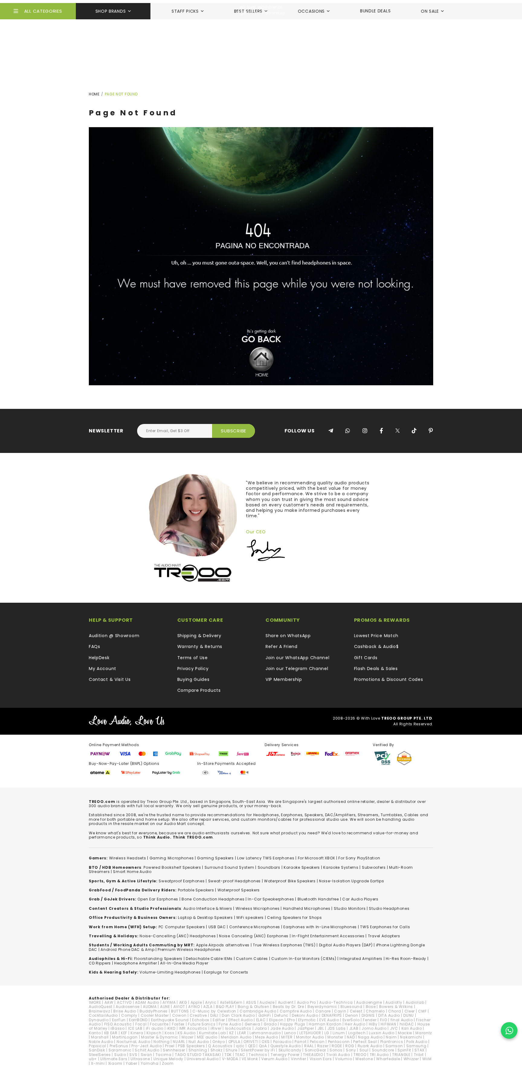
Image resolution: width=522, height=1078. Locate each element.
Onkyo (218, 1041)
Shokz (217, 1050)
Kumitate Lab (212, 1032)
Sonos (336, 1050)
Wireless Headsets (127, 858)
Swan (146, 1054)
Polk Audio (416, 1041)
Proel (170, 1045)
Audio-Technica (336, 1002)
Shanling (197, 1050)
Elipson (276, 1019)
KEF (124, 1032)
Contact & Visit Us (110, 679)
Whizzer (411, 1058)
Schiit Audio (147, 1050)
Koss (169, 1032)
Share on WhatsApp (288, 635)
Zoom (168, 1063)
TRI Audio (379, 1054)
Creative (198, 1015)
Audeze (266, 1002)
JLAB (354, 1028)
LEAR (241, 1032)
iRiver (216, 1028)
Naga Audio (370, 1037)
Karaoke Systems (341, 867)
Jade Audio (282, 1028)
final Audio (402, 1019)
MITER (287, 1037)
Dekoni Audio (305, 1015)
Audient (286, 1002)
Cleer (409, 1011)
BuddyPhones (154, 1011)
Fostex (178, 1024)
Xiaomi (115, 1063)
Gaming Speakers (215, 858)
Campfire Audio (296, 1011)
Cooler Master (155, 1015)
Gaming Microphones (172, 858)
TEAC (240, 1054)
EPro (291, 1019)
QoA (263, 1045)
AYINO (194, 1006)
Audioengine (369, 1002)
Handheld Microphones (306, 908)
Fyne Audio (230, 1024)
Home (94, 94)
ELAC (261, 1019)
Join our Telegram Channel (297, 668)
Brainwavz (99, 1011)
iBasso (117, 1028)
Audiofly (393, 1002)
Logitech (357, 1032)
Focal (141, 1024)
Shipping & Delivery (199, 635)
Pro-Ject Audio (146, 1045)
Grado (270, 1024)
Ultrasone (140, 1058)
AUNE (165, 1006)
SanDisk (97, 1050)
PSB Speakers (191, 1045)
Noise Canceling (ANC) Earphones (253, 935)
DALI (214, 1015)
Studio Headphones (389, 908)
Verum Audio (274, 1058)
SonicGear (315, 1050)
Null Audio (198, 1041)
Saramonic (119, 1050)
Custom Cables (252, 958)
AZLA (208, 1006)
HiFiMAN (388, 1024)
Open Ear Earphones (157, 899)
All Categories (43, 11)
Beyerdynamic (322, 1006)
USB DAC (217, 926)
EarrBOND (138, 1019)
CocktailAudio (103, 1015)
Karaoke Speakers (302, 867)
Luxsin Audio (381, 1032)
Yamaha (150, 1063)
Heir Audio (355, 1024)
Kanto (95, 1032)
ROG (349, 1045)
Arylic (210, 1002)
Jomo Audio (374, 1028)
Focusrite (159, 1024)
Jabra (261, 1028)
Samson (394, 1045)
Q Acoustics (220, 1045)
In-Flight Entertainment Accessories (328, 935)
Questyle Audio (285, 1045)
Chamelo (375, 1011)
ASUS (251, 1002)
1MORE (95, 1002)
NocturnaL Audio (133, 1041)
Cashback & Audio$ (376, 646)
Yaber (131, 1063)
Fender (369, 1019)
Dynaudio (99, 1019)
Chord (394, 1011)
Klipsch (154, 1032)
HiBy (373, 1024)
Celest (356, 1011)
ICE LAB (135, 1028)
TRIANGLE (401, 1054)
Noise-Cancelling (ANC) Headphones (178, 935)
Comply (129, 1015)
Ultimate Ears (113, 1058)
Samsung (416, 1045)
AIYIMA (169, 1002)
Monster (335, 1037)
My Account (102, 668)
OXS (265, 1041)
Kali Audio (411, 1028)
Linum (339, 1032)
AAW (109, 1002)
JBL (320, 1028)
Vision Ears (321, 1058)
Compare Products (199, 690)
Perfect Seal (365, 1041)
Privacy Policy (193, 668)
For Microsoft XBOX (316, 858)
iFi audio (154, 1028)
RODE (337, 1045)
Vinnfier (298, 1058)
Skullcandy (290, 1050)
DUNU (408, 1015)
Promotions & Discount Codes (388, 679)
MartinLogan (125, 1037)
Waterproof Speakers (239, 890)
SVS (133, 1054)
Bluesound (351, 1006)
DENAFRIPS (332, 1015)
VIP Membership (284, 679)
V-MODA (230, 1058)
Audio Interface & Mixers (207, 908)
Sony (351, 1050)
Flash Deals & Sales (376, 668)
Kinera (136, 1032)
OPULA (234, 1041)
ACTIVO (124, 1002)
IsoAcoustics (238, 1028)
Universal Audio (203, 1058)
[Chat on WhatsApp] (509, 1030)
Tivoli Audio (338, 1054)
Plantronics (391, 1041)
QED (252, 1045)
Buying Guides (193, 679)
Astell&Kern (231, 1002)
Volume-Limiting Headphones (170, 972)
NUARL (179, 1041)
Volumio (343, 1058)
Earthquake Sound (170, 1019)
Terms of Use (192, 657)
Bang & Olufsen (253, 1006)
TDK (228, 1054)
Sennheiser (174, 1050)
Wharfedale (388, 1058)
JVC (394, 1028)
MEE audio (207, 1037)
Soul (364, 1050)
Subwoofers (374, 867)
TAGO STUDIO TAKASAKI (198, 1054)
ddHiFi (264, 1015)
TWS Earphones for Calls (385, 926)
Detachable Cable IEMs (209, 958)
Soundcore (383, 1050)
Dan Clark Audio (238, 1015)
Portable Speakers (196, 890)
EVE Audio (329, 1019)
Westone (364, 1058)
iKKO (171, 1028)
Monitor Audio (310, 1037)
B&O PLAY (225, 1006)
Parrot (300, 1041)
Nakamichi (411, 1037)
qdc (240, 1045)
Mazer (188, 1037)
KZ (231, 1032)
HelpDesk (99, 657)
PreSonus (119, 1045)
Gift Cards (366, 657)
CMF (422, 1011)
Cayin (340, 1011)
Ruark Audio (370, 1045)
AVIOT (179, 1006)
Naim (391, 1037)
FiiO (383, 1019)
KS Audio (187, 1032)
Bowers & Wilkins (396, 1006)
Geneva (252, 1024)
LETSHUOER (310, 1032)
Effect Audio (240, 1019)
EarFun (119, 1019)
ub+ (93, 1058)
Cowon (179, 1015)
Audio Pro (306, 1002)
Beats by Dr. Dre (288, 1006)
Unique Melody (168, 1058)
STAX (419, 1050)
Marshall (100, 1037)
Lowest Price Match (376, 635)
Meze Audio (266, 1037)
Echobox (200, 1019)
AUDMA (150, 1006)
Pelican (317, 1041)
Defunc (281, 1015)
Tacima (164, 1054)
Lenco (290, 1032)
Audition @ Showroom (114, 635)
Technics (258, 1054)
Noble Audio (101, 1041)
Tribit (419, 1054)
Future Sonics (201, 1024)
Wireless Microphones (258, 908)
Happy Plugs (292, 1024)
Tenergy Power (285, 1054)
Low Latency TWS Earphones (266, 858)
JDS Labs (336, 1028)
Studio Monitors (350, 908)
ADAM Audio (147, 1002)
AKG (183, 1002)
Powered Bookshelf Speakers (172, 867)
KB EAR (111, 1032)
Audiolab (415, 1002)
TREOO (359, 1054)
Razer (323, 1045)
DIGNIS (368, 1015)
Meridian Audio (236, 1037)
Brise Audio (124, 1011)
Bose (371, 1006)
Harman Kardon (325, 1024)
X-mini (98, 1063)
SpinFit (404, 1050)
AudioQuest (100, 1006)
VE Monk (250, 1058)
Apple (196, 1002)
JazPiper (305, 1028)
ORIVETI (250, 1041)
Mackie (405, 1032)
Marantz (423, 1032)
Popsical (97, 1045)
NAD (351, 1037)
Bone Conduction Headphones (213, 899)
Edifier (219, 1019)
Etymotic (307, 1019)
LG (326, 1032)
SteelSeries (100, 1054)
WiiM (427, 1058)
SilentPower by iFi (258, 1050)
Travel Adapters (384, 935)
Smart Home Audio (132, 871)
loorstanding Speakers (159, 958)
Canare (323, 1011)
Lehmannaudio (265, 1032)
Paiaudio (282, 1041)
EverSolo (351, 1019)
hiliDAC (407, 1024)
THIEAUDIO (313, 1054)
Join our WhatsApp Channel (298, 657)
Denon (351, 1015)
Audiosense (128, 1006)
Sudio (120, 1054)
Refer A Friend (282, 646)
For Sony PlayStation (359, 858)
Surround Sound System (229, 867)
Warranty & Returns (200, 646)
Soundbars (269, 867)
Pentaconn (339, 1041)
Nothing (161, 1041)
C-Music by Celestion (214, 1011)
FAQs (94, 646)
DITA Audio (389, 1015)
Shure (231, 1050)
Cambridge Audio (258, 1011)
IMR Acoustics (193, 1028)
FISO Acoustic (118, 1024)
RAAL (309, 1045)
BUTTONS (180, 1011)
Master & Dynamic (159, 1037)
